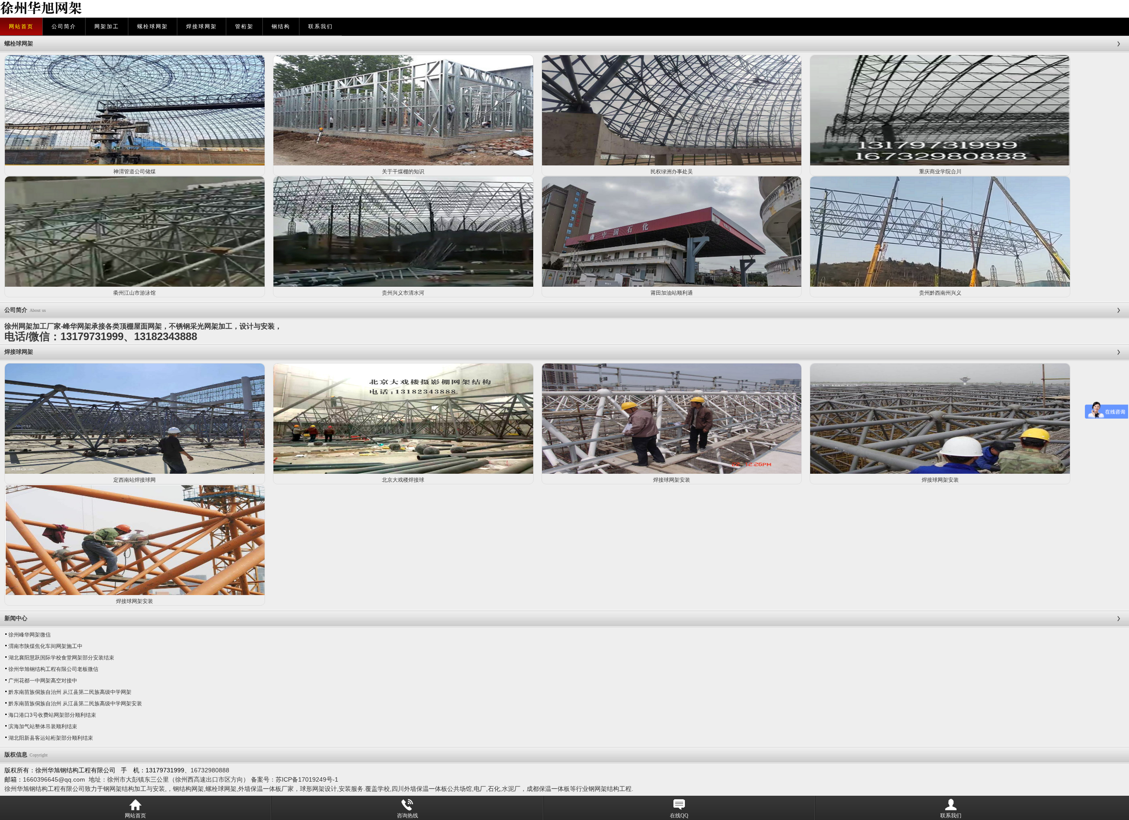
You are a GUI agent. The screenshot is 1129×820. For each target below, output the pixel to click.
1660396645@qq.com (54, 779)
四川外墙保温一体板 (419, 788)
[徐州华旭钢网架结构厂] (226, 9)
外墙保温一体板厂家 (266, 788)
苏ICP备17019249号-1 (307, 779)
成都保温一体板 (548, 788)
